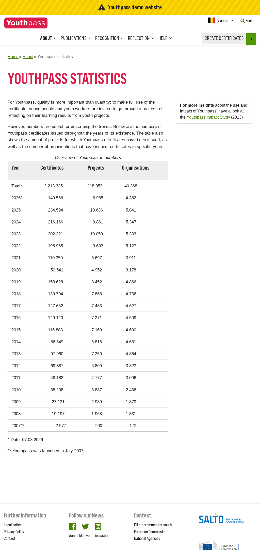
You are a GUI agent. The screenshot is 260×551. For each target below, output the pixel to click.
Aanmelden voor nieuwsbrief (90, 535)
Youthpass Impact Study (208, 117)
